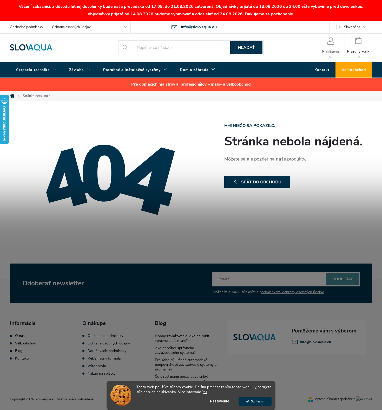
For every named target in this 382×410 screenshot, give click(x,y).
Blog (18, 351)
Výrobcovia (97, 366)
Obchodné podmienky (26, 27)
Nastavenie (219, 401)
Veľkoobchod (25, 343)
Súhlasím (257, 401)
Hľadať (246, 47)
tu (205, 391)
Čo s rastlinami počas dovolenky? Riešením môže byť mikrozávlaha (181, 379)
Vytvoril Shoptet (327, 399)
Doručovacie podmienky (107, 351)
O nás (20, 336)
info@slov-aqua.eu (315, 341)
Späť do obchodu (261, 182)
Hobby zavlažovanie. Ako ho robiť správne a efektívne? (182, 338)
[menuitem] (36, 70)
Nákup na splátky (101, 373)
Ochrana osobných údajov (71, 27)
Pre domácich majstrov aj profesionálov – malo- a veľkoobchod (191, 84)
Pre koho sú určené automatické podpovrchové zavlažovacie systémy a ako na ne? (185, 364)
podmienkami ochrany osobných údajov (292, 292)
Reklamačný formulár (105, 358)
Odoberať (342, 279)
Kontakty (22, 358)
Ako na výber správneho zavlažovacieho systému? (175, 350)
